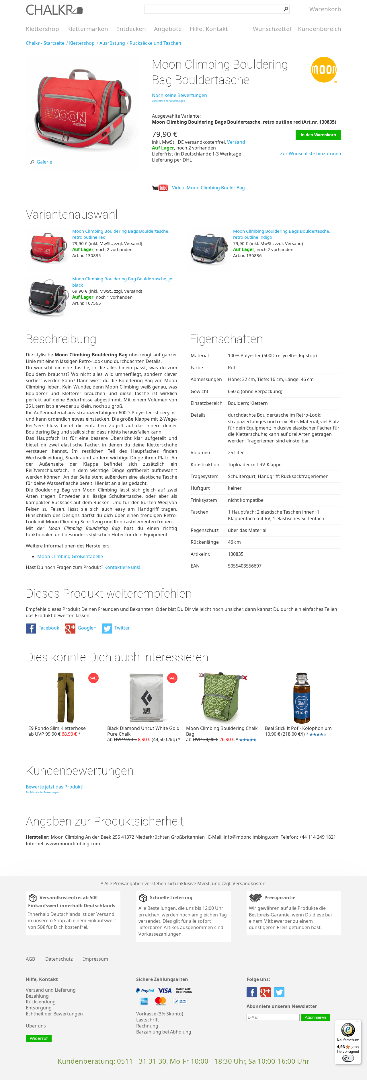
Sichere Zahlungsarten (162, 979)
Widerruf (39, 1038)
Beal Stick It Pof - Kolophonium (297, 731)
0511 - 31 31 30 (141, 1061)
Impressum (95, 959)
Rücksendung (41, 1002)
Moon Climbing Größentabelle (70, 556)
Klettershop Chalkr (54, 9)
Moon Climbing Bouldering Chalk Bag (221, 734)
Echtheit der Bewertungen (54, 1014)
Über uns (36, 1026)
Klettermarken (87, 29)
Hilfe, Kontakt (209, 29)
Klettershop (42, 29)
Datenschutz (59, 959)
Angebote (168, 29)
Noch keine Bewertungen (179, 95)
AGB (30, 959)
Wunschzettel (272, 29)
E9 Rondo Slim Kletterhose (57, 731)
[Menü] (357, 1023)
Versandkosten (249, 883)
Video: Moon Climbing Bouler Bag (208, 187)
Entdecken (131, 29)
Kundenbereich (319, 29)
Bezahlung (37, 996)
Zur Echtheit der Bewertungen (168, 100)
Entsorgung (39, 1008)
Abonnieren (315, 1017)
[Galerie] (82, 169)
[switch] (348, 1058)
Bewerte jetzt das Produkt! (54, 787)
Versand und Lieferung (51, 990)
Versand (236, 142)
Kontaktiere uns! (122, 567)
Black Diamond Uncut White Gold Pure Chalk (144, 733)
